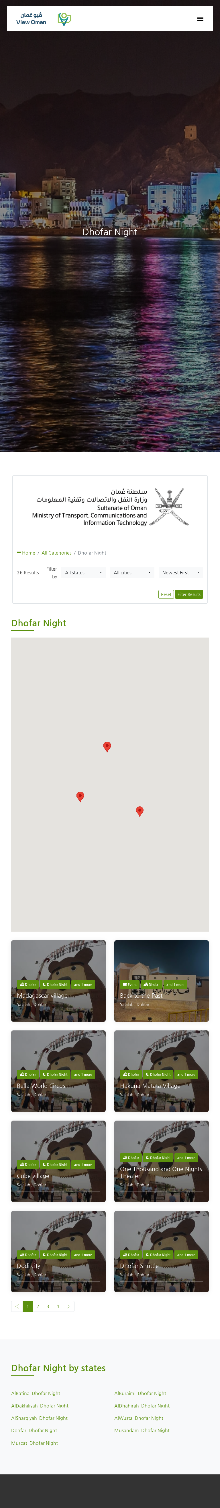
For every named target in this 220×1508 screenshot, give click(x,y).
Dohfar (40, 1004)
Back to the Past (141, 995)
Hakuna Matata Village (150, 1085)
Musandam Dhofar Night (142, 1430)
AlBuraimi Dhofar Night (140, 1393)
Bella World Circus (41, 1085)
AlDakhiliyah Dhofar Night (39, 1405)
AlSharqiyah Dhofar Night (39, 1418)
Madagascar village (42, 995)
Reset (166, 594)
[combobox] (83, 572)
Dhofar (30, 984)
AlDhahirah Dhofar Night (142, 1405)
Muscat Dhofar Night (34, 1443)
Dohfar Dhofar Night (34, 1430)
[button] (140, 811)
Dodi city (28, 1265)
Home (28, 552)
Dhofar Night (56, 984)
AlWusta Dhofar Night (138, 1418)
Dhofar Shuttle (139, 1265)
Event (132, 984)
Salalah (24, 1004)
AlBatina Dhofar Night (35, 1393)
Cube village (33, 1176)
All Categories (57, 552)
